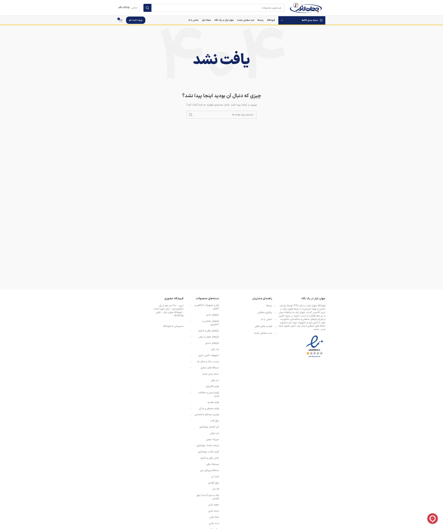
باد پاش (215, 349)
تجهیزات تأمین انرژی (208, 355)
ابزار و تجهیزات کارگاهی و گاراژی (207, 307)
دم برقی (215, 380)
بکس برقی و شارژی (209, 458)
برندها (269, 305)
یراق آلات (214, 421)
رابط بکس (214, 517)
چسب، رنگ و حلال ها (208, 361)
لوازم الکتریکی (212, 386)
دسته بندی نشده (210, 374)
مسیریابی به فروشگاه (173, 326)
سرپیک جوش (212, 439)
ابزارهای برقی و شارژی (208, 330)
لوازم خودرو (213, 402)
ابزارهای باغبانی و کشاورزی (210, 322)
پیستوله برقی (212, 464)
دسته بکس (213, 511)
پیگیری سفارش (265, 312)
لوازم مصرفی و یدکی (209, 408)
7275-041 (124, 8)
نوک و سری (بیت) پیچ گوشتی (208, 496)
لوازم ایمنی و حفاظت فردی (208, 394)
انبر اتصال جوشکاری (209, 427)
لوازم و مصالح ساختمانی (207, 414)
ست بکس (214, 523)
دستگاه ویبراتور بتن (209, 470)
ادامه (316, 329)
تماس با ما (266, 319)
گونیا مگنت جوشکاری (208, 452)
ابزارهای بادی (212, 315)
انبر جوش (214, 433)
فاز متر (216, 489)
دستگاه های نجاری (210, 368)
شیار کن (215, 476)
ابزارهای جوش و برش (209, 337)
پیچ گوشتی (213, 483)
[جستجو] (147, 8)
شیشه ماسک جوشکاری (208, 445)
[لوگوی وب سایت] (306, 8)
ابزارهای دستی (212, 343)
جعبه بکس (213, 505)
